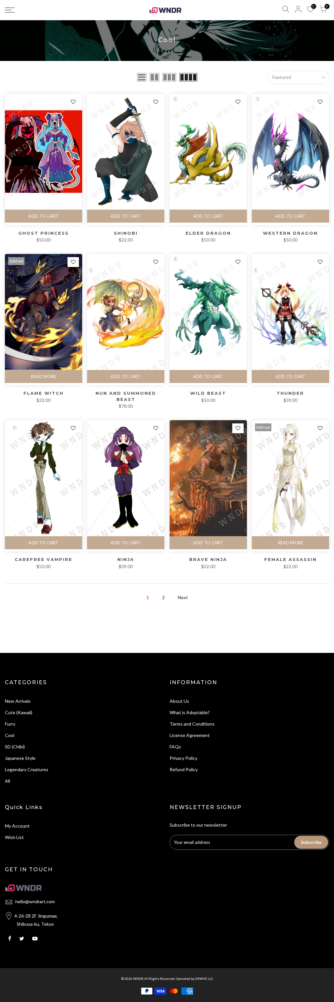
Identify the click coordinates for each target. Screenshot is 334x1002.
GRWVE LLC (204, 978)
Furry (10, 724)
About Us (179, 701)
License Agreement (190, 735)
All (7, 781)
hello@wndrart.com (35, 901)
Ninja (125, 559)
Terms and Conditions (192, 724)
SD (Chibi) (15, 746)
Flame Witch (43, 393)
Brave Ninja (208, 559)
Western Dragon (290, 233)
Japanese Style (20, 758)
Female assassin (290, 559)
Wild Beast (208, 393)
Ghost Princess (43, 233)
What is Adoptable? (190, 712)
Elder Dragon (208, 233)
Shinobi (126, 233)
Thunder (290, 393)
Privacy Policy (183, 758)
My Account (17, 826)
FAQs (175, 746)
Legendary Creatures (26, 769)
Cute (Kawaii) (18, 712)
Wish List (14, 837)
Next (183, 597)
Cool (9, 735)
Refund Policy (184, 769)
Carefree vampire (43, 559)
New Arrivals (18, 701)
